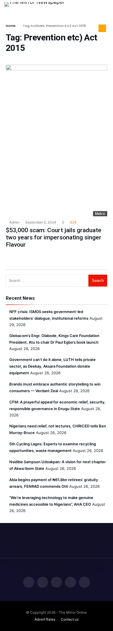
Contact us (70, 619)
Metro (100, 213)
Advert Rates (44, 619)
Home (11, 25)
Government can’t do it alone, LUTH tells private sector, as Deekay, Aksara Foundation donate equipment (52, 366)
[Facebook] (28, 583)
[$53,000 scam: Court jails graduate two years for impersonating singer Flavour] (56, 140)
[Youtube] (84, 583)
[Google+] (56, 583)
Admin (13, 222)
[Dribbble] (70, 583)
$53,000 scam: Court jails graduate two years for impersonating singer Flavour (53, 237)
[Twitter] (42, 583)
